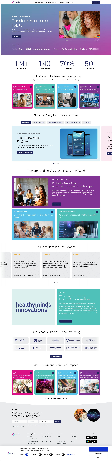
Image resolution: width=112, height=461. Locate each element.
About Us (62, 2)
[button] (40, 2)
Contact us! (64, 398)
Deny (98, 457)
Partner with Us (61, 441)
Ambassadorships (61, 443)
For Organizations (46, 436)
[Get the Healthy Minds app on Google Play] (91, 441)
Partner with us (56, 356)
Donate (58, 436)
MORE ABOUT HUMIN (65, 321)
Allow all (99, 449)
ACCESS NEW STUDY (18, 36)
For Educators (45, 439)
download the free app (25, 152)
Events (58, 439)
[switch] (40, 454)
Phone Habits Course (32, 441)
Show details (70, 454)
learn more (56, 204)
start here (96, 2)
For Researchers (46, 441)
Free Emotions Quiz (32, 439)
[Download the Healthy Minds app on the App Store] (91, 437)
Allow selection (98, 453)
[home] (16, 2)
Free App (29, 436)
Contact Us (74, 439)
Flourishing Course (32, 443)
